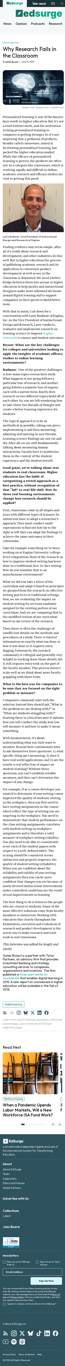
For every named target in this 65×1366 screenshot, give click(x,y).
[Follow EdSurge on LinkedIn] (47, 1333)
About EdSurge (12, 1169)
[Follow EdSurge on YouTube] (5, 1342)
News (7, 24)
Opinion (21, 24)
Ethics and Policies (14, 1183)
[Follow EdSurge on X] (22, 1333)
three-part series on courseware (25, 976)
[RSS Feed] (5, 1013)
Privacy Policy (17, 1297)
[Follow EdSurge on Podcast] (22, 1342)
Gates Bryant (12, 61)
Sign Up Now (46, 1280)
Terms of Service (26, 1354)
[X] (33, 1013)
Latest (6, 1216)
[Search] (62, 3)
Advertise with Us (16, 1199)
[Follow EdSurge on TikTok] (39, 1333)
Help (39, 1354)
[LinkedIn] (39, 1013)
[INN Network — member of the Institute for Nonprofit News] (11, 1242)
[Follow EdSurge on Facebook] (55, 1333)
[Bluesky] (26, 1013)
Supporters (9, 1178)
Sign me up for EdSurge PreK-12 (18, 1263)
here (15, 1023)
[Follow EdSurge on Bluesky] (30, 1333)
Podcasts (38, 24)
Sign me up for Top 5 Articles (50, 1263)
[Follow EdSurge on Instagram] (14, 1333)
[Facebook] (46, 1013)
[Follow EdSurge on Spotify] (14, 1342)
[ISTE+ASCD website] (39, 3)
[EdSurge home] (15, 3)
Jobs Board (11, 1227)
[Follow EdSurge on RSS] (5, 1333)
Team (6, 1174)
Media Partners (12, 1188)
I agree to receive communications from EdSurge (31, 1303)
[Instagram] (19, 1013)
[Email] (12, 1013)
